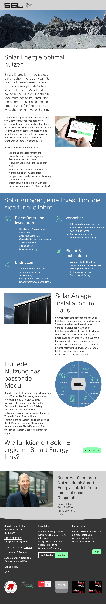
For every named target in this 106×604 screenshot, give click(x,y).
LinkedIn (28, 547)
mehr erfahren (92, 450)
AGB (6, 572)
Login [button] (97, 552)
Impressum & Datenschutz (18, 552)
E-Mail (60, 514)
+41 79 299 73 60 (66, 511)
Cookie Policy (11, 567)
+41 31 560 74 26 (13, 538)
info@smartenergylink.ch (17, 542)
